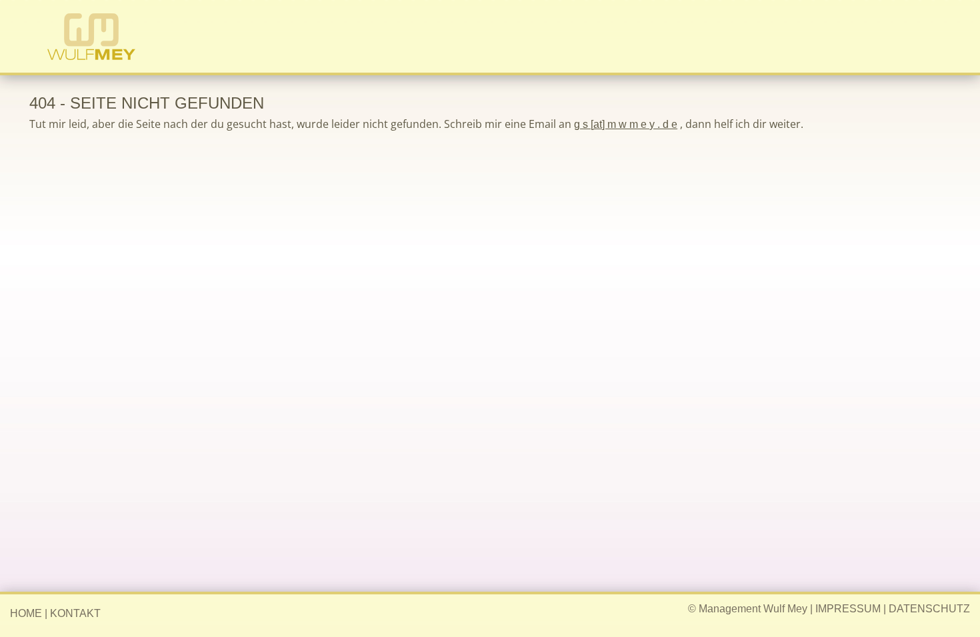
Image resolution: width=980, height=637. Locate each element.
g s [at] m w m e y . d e (625, 124)
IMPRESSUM (848, 608)
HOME (26, 613)
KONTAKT (75, 613)
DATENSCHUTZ (929, 608)
